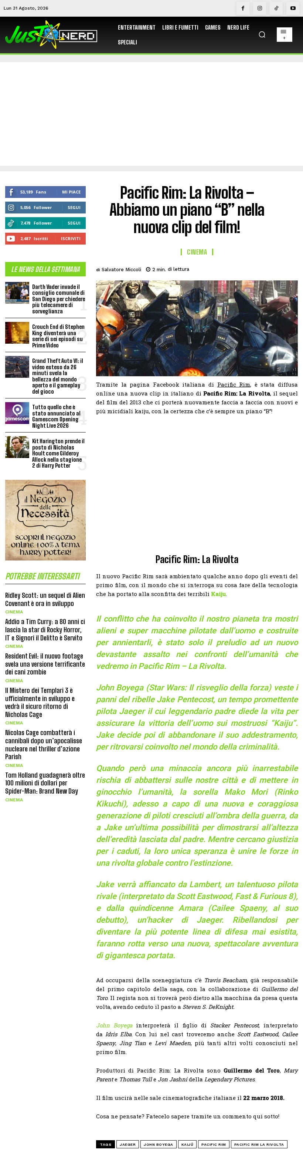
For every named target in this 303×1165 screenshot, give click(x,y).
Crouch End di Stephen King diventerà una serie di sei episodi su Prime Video (58, 336)
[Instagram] (259, 8)
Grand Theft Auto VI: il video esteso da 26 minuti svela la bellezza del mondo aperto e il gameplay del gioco (57, 376)
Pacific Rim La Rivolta (259, 1144)
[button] (262, 34)
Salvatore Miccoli (121, 269)
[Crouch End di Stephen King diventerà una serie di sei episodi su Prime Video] (17, 333)
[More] (290, 268)
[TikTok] (276, 8)
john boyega (158, 1144)
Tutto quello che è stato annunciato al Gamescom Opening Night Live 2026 (56, 416)
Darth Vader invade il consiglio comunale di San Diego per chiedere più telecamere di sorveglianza (58, 298)
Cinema (14, 612)
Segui (74, 207)
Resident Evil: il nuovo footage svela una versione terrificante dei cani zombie (45, 664)
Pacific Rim (213, 1144)
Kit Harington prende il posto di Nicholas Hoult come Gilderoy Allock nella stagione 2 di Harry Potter (58, 453)
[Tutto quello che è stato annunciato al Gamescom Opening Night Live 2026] (17, 413)
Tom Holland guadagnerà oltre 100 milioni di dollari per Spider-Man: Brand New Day (45, 783)
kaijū (187, 1144)
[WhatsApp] (272, 268)
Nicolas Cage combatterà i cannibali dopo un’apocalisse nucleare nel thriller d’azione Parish (43, 744)
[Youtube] (292, 8)
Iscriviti (71, 238)
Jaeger (128, 1144)
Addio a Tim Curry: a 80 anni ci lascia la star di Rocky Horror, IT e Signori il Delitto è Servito (45, 629)
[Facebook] (242, 8)
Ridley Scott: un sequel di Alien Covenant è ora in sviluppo (45, 599)
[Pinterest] (255, 268)
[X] (238, 268)
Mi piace (71, 192)
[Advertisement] (151, 114)
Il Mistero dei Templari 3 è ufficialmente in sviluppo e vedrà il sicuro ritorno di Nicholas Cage (40, 702)
